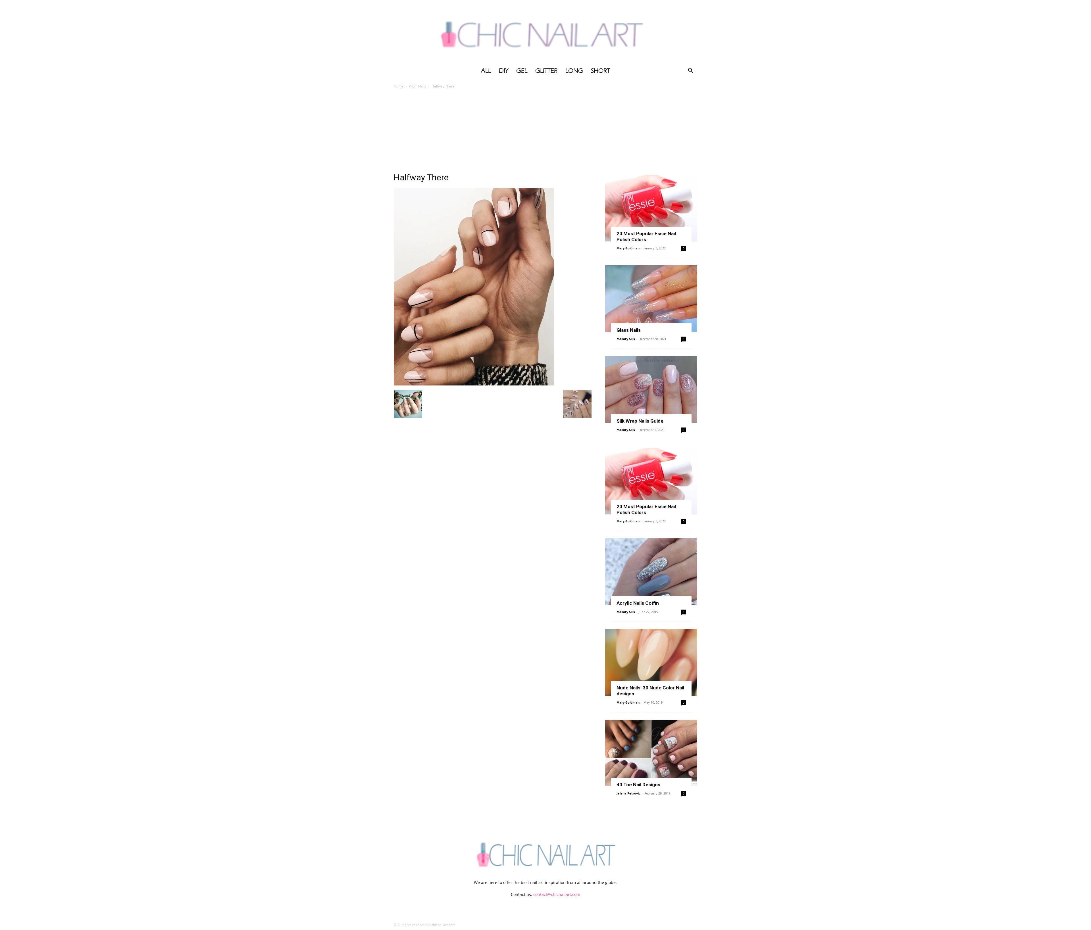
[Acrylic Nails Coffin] (651, 571)
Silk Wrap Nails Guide (640, 421)
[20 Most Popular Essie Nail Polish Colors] (651, 208)
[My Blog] (545, 32)
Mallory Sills (626, 339)
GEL (521, 70)
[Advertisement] (545, 132)
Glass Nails (629, 330)
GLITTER (546, 70)
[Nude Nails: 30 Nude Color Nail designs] (651, 662)
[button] (690, 71)
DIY (503, 70)
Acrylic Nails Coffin (638, 603)
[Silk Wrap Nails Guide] (651, 389)
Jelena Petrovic (628, 793)
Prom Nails (417, 86)
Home (398, 86)
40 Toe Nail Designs (638, 784)
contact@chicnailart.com (556, 894)
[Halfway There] (474, 383)
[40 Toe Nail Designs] (651, 753)
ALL (486, 70)
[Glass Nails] (651, 298)
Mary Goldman (628, 248)
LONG (574, 70)
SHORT (600, 70)
